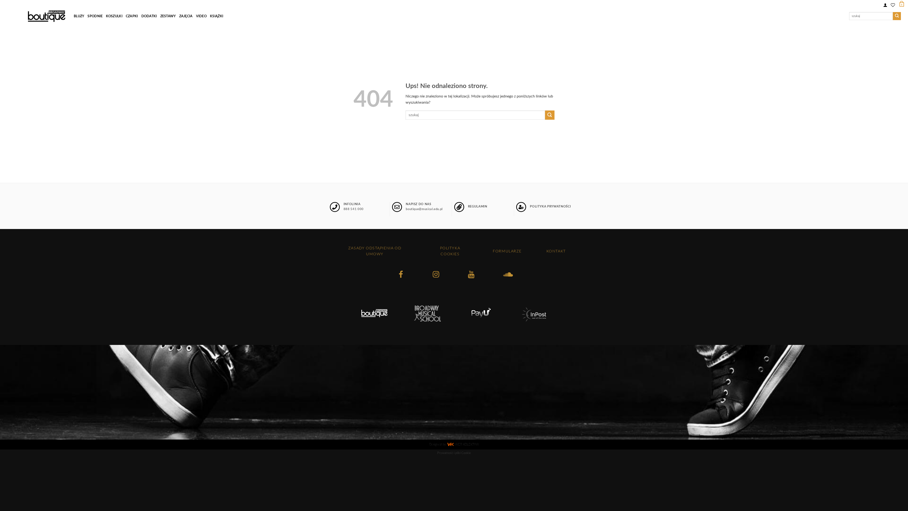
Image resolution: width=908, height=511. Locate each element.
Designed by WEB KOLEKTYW (454, 444)
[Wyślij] (897, 16)
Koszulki (114, 16)
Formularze (507, 251)
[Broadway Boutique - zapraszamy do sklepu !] (46, 16)
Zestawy (168, 16)
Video (201, 16)
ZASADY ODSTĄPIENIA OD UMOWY (374, 251)
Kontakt (556, 251)
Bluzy (79, 16)
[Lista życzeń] (893, 4)
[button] (885, 4)
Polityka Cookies (450, 251)
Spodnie (95, 16)
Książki (216, 16)
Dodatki (149, 16)
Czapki (132, 16)
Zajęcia (186, 16)
